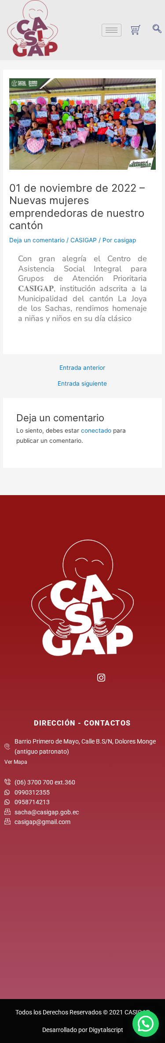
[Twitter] (82, 680)
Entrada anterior (82, 368)
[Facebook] (64, 680)
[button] (157, 29)
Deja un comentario (37, 240)
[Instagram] (100, 676)
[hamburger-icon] (111, 30)
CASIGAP (83, 240)
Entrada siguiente (82, 384)
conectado (96, 430)
